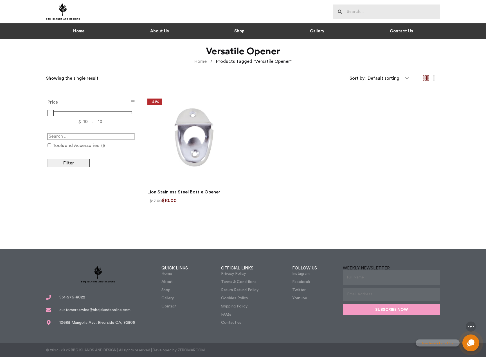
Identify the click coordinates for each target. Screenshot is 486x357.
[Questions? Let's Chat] (470, 342)
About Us (159, 31)
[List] (436, 78)
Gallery (317, 31)
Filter (68, 163)
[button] (387, 78)
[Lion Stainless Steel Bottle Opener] (192, 139)
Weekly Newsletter (366, 268)
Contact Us (401, 31)
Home (79, 31)
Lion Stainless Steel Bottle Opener (183, 192)
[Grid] (425, 78)
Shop (239, 31)
